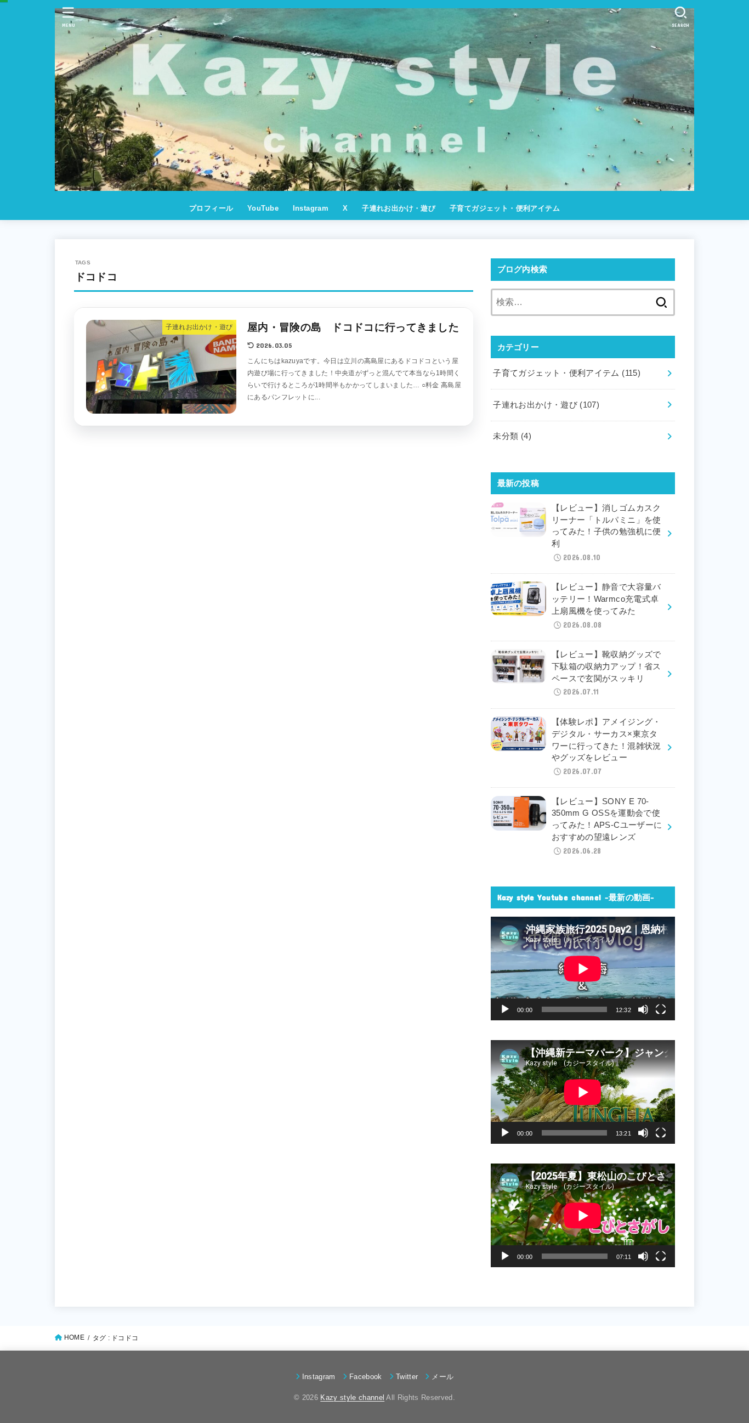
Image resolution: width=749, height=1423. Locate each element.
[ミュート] (643, 1009)
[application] (583, 968)
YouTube (263, 208)
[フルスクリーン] (660, 1009)
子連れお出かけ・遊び (398, 208)
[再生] (505, 1009)
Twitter (407, 1377)
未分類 (512, 436)
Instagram (311, 208)
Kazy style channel (352, 1397)
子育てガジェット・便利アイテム (505, 208)
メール (442, 1377)
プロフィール (211, 208)
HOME (74, 1337)
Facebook (365, 1377)
